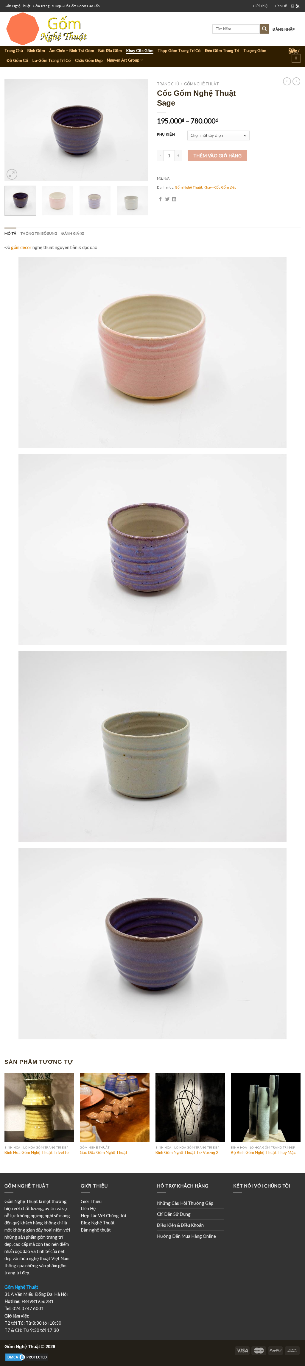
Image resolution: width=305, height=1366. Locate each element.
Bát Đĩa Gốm (110, 50)
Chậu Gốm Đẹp (89, 60)
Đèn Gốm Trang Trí (222, 50)
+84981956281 (37, 1301)
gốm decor (21, 247)
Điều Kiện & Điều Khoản (180, 1225)
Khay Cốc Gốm (139, 50)
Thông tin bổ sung (39, 233)
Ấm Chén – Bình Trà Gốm (71, 50)
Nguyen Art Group (123, 60)
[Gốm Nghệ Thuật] (69, 29)
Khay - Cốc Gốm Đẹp (220, 187)
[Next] (137, 130)
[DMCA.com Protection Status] (26, 1356)
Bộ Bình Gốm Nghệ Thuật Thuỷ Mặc (263, 1152)
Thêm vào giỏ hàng (217, 155)
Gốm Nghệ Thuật (201, 84)
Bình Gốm (36, 50)
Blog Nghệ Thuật (98, 1222)
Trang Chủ (13, 50)
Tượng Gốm (254, 50)
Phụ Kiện (166, 135)
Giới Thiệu (261, 6)
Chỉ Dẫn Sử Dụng (174, 1214)
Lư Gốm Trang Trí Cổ (51, 60)
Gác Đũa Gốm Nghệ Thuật (103, 1152)
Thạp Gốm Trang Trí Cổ (179, 50)
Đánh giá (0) (72, 233)
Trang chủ (168, 84)
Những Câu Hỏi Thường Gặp (185, 1203)
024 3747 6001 (28, 1308)
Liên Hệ (281, 6)
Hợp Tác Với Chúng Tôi (103, 1215)
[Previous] (15, 130)
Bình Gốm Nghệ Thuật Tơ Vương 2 (186, 1152)
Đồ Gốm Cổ (17, 60)
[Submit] (264, 29)
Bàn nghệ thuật (96, 1229)
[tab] (10, 233)
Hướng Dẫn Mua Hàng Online (186, 1236)
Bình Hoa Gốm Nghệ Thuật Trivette (36, 1152)
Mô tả (10, 233)
